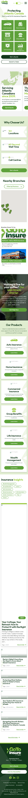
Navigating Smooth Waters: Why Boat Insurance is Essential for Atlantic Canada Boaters (14, 724)
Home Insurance (7, 492)
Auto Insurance (7, 489)
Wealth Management (9, 483)
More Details (24, 244)
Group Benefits (7, 486)
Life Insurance (20, 492)
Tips (18, 495)
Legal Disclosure (10, 785)
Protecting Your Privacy (9, 782)
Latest (18, 486)
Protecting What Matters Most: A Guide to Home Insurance (12, 681)
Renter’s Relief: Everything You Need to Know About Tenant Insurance (13, 660)
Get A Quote (9, 108)
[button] (10, 213)
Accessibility (19, 785)
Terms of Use (21, 782)
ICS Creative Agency (19, 794)
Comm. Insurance (8, 495)
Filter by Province (13, 186)
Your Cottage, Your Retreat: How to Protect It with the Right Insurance (14, 626)
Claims (5, 497)
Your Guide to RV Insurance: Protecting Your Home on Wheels (13, 702)
